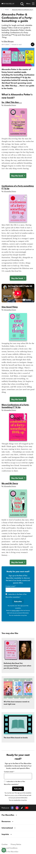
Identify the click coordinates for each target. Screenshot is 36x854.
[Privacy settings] (4, 850)
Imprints (5, 834)
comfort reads (20, 72)
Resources (6, 821)
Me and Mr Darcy (10, 483)
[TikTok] (22, 807)
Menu (28, 4)
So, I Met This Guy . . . (12, 102)
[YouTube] (26, 808)
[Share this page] (32, 44)
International (7, 828)
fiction (4, 28)
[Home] (8, 3)
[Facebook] (12, 807)
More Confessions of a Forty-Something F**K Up (15, 405)
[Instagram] (17, 807)
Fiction (7, 9)
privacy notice (15, 610)
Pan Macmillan (8, 815)
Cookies (5, 844)
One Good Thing (10, 307)
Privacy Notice (16, 844)
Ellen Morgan (9, 41)
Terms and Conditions (9, 848)
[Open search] (22, 4)
